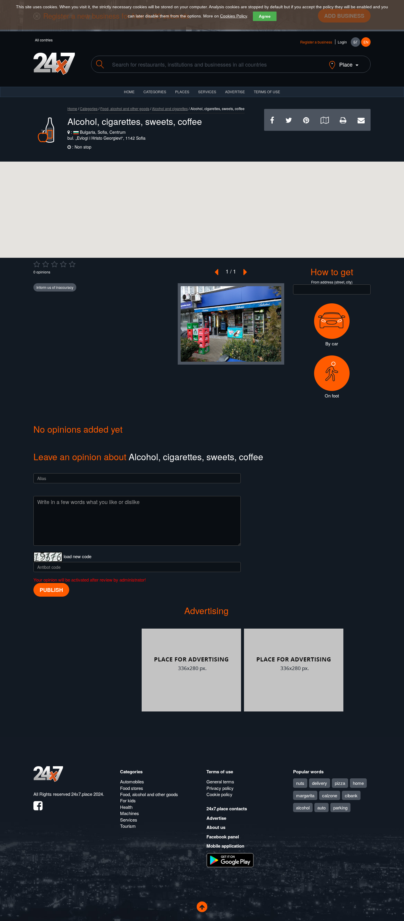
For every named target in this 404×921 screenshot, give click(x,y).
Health (126, 807)
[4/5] (63, 264)
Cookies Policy (233, 16)
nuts (300, 783)
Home (72, 108)
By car (331, 343)
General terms (220, 781)
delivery (319, 783)
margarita (305, 795)
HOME (129, 91)
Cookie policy (219, 794)
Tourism (128, 826)
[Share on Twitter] (288, 120)
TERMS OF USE (267, 91)
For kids (128, 800)
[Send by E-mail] (361, 120)
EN (366, 41)
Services (207, 91)
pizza (340, 783)
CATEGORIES (154, 91)
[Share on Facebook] (272, 120)
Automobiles (132, 781)
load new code (77, 556)
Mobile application (225, 846)
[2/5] (45, 264)
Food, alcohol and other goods (124, 108)
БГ (355, 41)
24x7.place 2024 (87, 794)
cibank (351, 795)
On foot (332, 395)
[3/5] (54, 264)
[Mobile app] (230, 859)
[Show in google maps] (325, 120)
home (358, 783)
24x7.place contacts (226, 808)
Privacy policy (220, 788)
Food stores (131, 788)
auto (321, 807)
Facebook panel (222, 836)
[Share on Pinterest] (306, 120)
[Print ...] (343, 120)
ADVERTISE (235, 91)
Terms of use (219, 771)
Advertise (216, 818)
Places (182, 91)
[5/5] (72, 264)
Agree (265, 16)
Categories (89, 108)
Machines (129, 813)
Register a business (316, 41)
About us (215, 827)
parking (340, 807)
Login (342, 41)
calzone (329, 795)
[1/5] (36, 264)
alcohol (303, 807)
